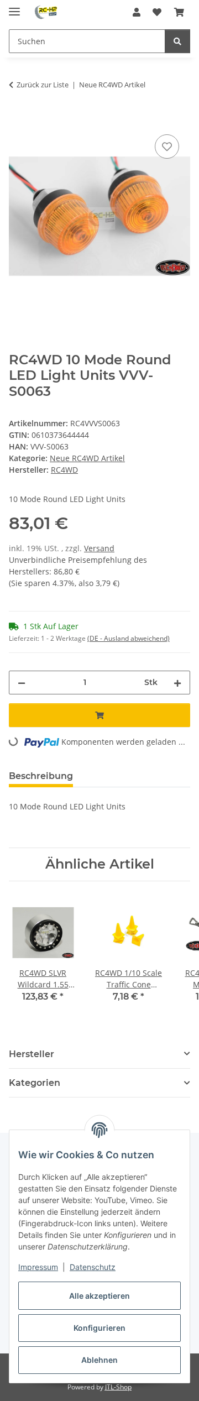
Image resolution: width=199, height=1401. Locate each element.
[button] (136, 12)
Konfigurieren (99, 1327)
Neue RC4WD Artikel (87, 458)
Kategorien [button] (34, 1083)
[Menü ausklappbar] (14, 7)
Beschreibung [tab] (41, 776)
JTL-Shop (118, 1387)
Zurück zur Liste (43, 85)
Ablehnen (99, 1360)
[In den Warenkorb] (18, 119)
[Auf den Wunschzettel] (167, 146)
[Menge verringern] (21, 682)
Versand (99, 548)
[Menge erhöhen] (177, 682)
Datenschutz (93, 1267)
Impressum (38, 1267)
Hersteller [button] (31, 1054)
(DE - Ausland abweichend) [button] (128, 638)
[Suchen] (177, 41)
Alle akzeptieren (99, 1295)
